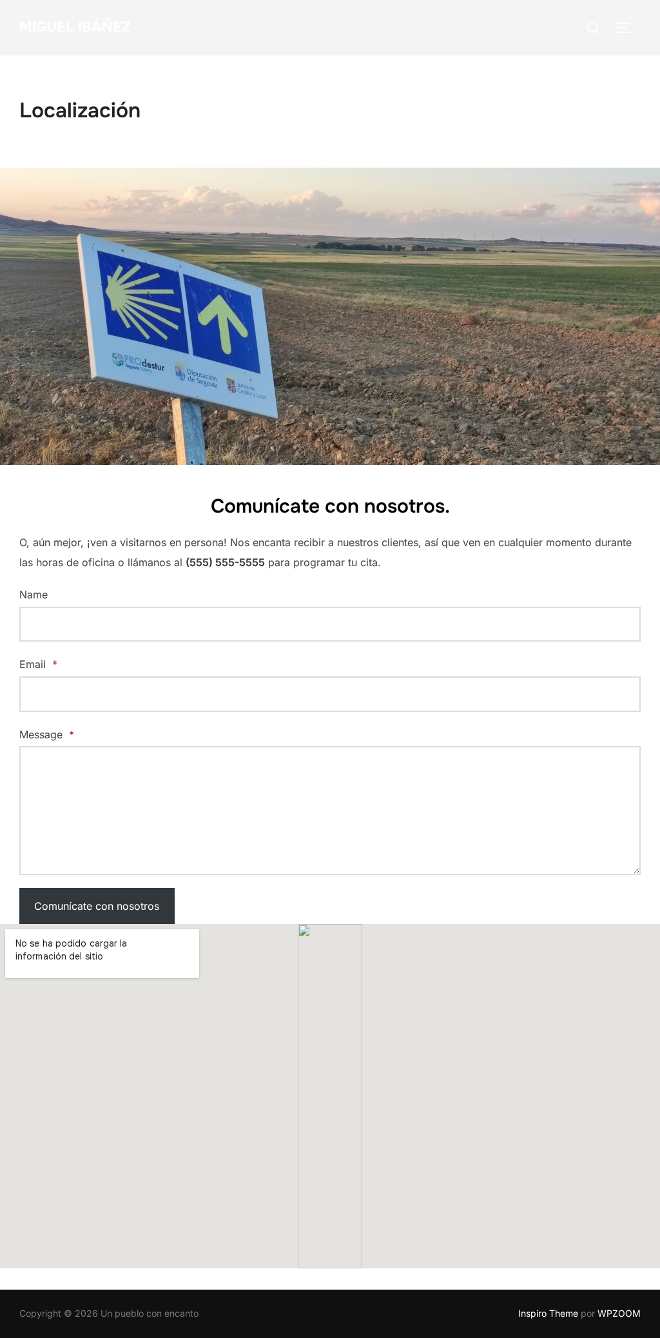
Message (46, 734)
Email (38, 664)
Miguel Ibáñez (75, 27)
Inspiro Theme (548, 1313)
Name (33, 594)
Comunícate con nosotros (96, 906)
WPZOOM (619, 1313)
